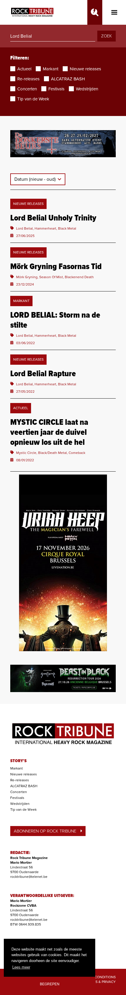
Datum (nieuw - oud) (35, 179)
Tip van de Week (23, 809)
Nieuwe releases (23, 774)
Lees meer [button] (21, 967)
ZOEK (106, 36)
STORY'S (18, 761)
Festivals (17, 798)
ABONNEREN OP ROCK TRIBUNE (45, 831)
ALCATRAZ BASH (24, 786)
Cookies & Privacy (99, 982)
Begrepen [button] (49, 984)
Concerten (18, 792)
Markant (16, 768)
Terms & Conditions (97, 977)
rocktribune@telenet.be (28, 877)
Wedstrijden (20, 804)
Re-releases (19, 780)
